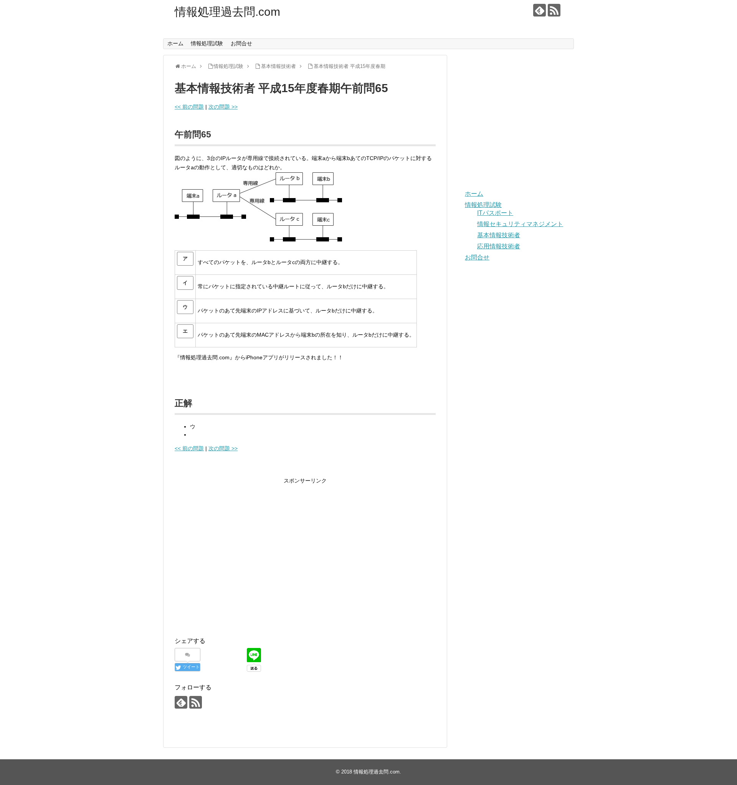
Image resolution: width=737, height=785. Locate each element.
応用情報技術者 (498, 246)
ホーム (175, 43)
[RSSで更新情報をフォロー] (554, 10)
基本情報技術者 (498, 235)
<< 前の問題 (189, 107)
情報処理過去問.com (227, 11)
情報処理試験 (207, 43)
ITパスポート (495, 213)
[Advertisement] (239, 562)
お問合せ (241, 43)
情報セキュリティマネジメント (520, 224)
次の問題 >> (223, 107)
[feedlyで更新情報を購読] (539, 10)
